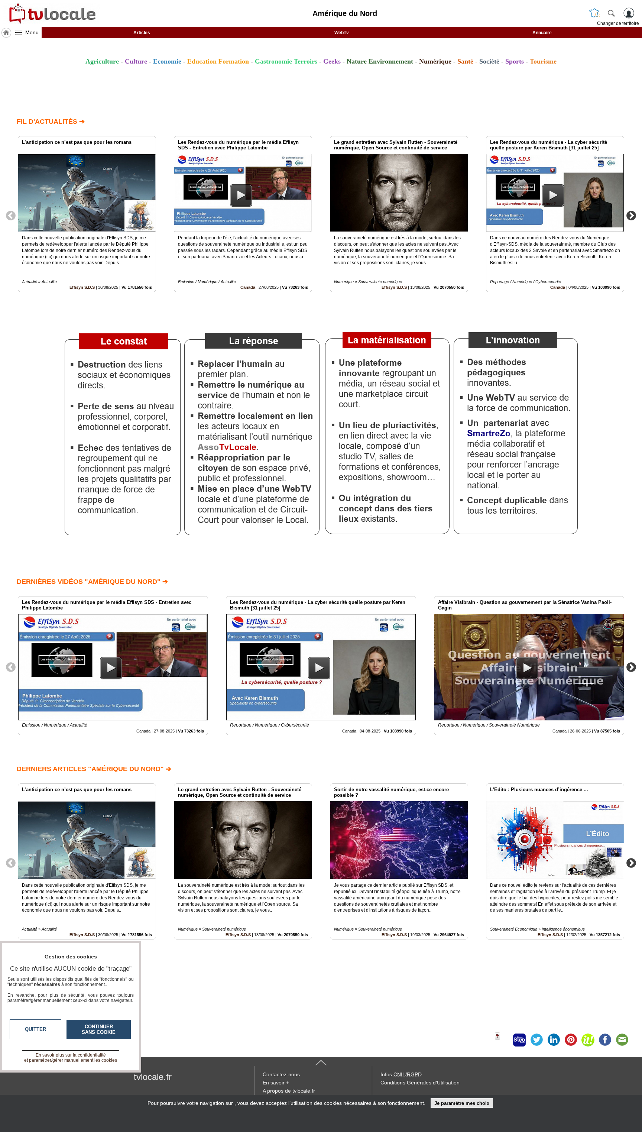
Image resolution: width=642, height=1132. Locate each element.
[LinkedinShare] (553, 1039)
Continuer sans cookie (99, 1029)
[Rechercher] (611, 13)
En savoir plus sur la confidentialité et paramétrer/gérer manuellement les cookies (70, 1057)
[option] (87, 214)
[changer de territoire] (594, 13)
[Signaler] (502, 1039)
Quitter (35, 1029)
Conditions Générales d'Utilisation (420, 1083)
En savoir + (276, 1083)
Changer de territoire (618, 23)
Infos (401, 1074)
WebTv (341, 32)
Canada (247, 287)
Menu (32, 32)
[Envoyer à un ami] (622, 1039)
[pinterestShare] (570, 1039)
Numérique (435, 61)
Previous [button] (10, 215)
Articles (141, 32)
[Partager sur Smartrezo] (519, 1039)
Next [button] (631, 215)
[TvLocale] (51, 13)
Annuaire (542, 32)
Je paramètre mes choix (461, 1103)
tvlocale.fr (153, 1077)
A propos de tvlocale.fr (289, 1091)
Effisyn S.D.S (82, 287)
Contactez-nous (281, 1074)
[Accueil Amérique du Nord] (6, 33)
